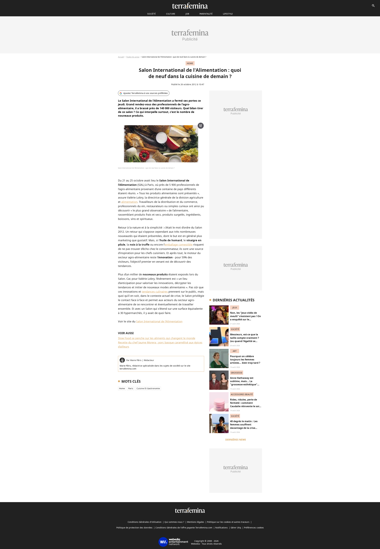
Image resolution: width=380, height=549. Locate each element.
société (151, 13)
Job (187, 13)
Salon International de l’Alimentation (159, 321)
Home (122, 388)
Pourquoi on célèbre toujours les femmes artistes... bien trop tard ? (245, 360)
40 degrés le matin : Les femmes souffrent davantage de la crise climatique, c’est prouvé (244, 426)
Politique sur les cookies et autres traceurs (228, 522)
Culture (170, 13)
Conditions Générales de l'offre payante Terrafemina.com (183, 527)
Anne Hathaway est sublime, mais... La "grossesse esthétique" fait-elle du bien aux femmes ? (243, 384)
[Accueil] (190, 6)
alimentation (129, 202)
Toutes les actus (132, 57)
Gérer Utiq (236, 527)
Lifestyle (228, 13)
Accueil (121, 57)
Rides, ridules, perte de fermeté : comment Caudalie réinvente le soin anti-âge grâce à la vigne (245, 404)
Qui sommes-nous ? (174, 522)
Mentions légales (195, 522)
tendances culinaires (155, 291)
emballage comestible (179, 244)
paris (130, 388)
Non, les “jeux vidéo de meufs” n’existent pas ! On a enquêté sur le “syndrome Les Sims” (245, 317)
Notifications (221, 527)
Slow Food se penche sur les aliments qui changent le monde (156, 338)
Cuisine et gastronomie (148, 388)
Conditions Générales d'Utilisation (145, 522)
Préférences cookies (254, 527)
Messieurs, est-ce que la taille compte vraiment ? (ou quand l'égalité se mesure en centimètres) (244, 339)
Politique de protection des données (134, 527)
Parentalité (206, 13)
